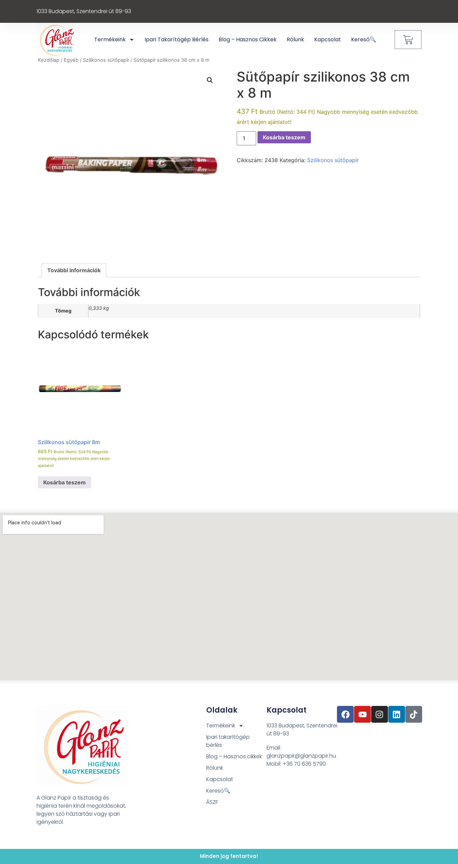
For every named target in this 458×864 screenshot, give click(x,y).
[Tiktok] (413, 714)
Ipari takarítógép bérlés (177, 39)
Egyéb (71, 60)
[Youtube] (362, 714)
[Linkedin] (396, 714)
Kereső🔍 (363, 39)
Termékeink (110, 39)
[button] (210, 80)
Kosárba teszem (284, 137)
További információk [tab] (74, 270)
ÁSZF (212, 802)
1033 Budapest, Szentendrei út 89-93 (84, 11)
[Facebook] (345, 714)
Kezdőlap (48, 60)
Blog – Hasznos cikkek (248, 39)
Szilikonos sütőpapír (106, 60)
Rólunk (295, 39)
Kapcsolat (327, 39)
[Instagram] (379, 714)
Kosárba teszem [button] (64, 482)
